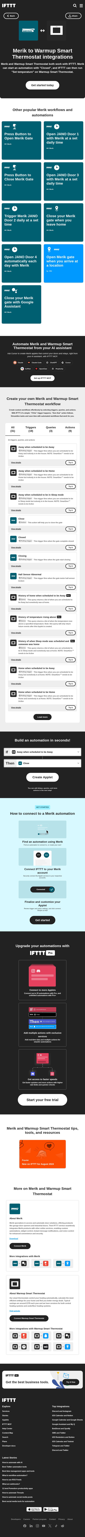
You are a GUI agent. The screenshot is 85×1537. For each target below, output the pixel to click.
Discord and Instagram (61, 1411)
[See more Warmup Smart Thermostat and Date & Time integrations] (20, 1346)
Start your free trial (42, 1100)
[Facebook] (25, 1526)
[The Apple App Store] (34, 1509)
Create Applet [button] (42, 777)
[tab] (12, 429)
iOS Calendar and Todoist (63, 1442)
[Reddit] (63, 1526)
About (70, 1519)
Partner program (39, 1519)
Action (23, 522)
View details (16, 463)
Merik (20, 51)
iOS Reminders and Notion (63, 1437)
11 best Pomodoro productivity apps (17, 1488)
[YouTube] (44, 1526)
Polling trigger (26, 450)
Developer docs (8, 1446)
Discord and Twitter (60, 1450)
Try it (71, 463)
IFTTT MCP (7, 1424)
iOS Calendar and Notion (62, 1416)
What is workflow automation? (14, 1475)
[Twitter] (50, 1526)
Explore (6, 1406)
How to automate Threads (13, 1493)
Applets (5, 1420)
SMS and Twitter (59, 1433)
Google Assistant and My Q (63, 1424)
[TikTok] (56, 1526)
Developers (16, 1519)
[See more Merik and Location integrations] (63, 1263)
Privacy (61, 1519)
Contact (52, 1519)
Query (23, 599)
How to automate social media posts (17, 1497)
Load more (42, 717)
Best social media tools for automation (18, 1501)
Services (6, 1411)
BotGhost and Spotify (61, 1429)
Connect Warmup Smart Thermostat (29, 1318)
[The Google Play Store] (50, 1509)
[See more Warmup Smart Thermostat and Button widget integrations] (20, 1335)
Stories (5, 1416)
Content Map (7, 1433)
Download (14, 1239)
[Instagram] (37, 1526)
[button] (81, 6)
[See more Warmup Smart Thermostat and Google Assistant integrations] (63, 1335)
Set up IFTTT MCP (42, 378)
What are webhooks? (11, 1484)
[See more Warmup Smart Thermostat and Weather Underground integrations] (41, 1346)
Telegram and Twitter (61, 1446)
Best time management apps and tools (18, 1471)
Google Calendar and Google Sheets (67, 1420)
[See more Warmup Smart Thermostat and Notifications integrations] (41, 1335)
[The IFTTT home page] (8, 5)
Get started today (42, 85)
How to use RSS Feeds (11, 1480)
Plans (4, 1442)
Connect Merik (20, 1246)
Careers (26, 1519)
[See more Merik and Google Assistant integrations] (20, 1263)
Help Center (7, 1429)
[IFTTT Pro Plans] (68, 595)
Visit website (15, 1311)
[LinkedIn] (31, 1526)
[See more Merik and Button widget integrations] (41, 1263)
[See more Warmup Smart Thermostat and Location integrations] (63, 1346)
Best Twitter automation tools (14, 1467)
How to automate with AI (12, 1462)
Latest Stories (9, 1457)
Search (5, 1437)
